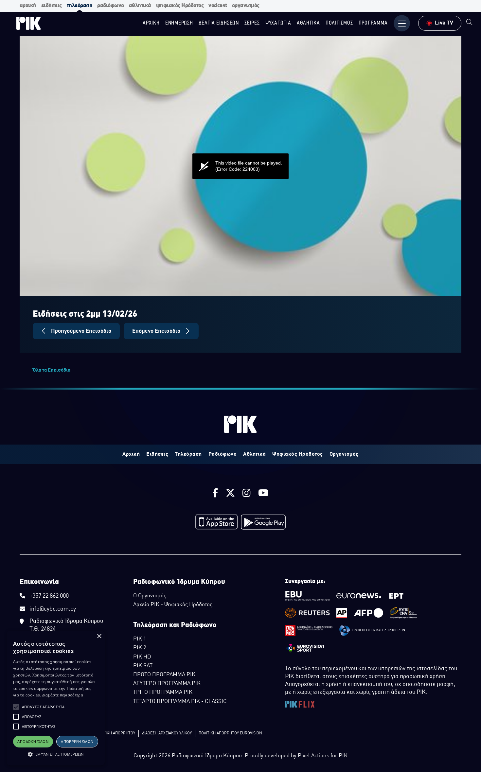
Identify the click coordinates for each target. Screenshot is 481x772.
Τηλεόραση (188, 454)
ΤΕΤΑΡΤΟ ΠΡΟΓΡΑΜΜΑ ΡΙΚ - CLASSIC (180, 701)
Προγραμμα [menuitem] (373, 23)
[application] (240, 166)
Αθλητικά (254, 454)
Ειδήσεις (157, 454)
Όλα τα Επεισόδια (51, 370)
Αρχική (131, 454)
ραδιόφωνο (110, 5)
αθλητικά (140, 5)
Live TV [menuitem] (444, 23)
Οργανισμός (344, 454)
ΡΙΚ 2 (139, 648)
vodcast (217, 5)
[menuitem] (469, 23)
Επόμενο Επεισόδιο (157, 331)
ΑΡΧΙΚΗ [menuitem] (151, 23)
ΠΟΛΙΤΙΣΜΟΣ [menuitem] (339, 23)
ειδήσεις (51, 5)
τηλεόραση (80, 5)
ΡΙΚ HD (142, 657)
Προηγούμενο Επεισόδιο (80, 331)
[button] (16, 706)
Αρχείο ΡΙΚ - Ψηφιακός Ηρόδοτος (172, 604)
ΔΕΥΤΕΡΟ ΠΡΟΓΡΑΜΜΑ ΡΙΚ (167, 683)
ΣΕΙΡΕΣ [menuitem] (252, 23)
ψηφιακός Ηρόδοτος (180, 5)
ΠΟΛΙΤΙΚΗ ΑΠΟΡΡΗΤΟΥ (115, 733)
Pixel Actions (313, 756)
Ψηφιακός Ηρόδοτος (297, 454)
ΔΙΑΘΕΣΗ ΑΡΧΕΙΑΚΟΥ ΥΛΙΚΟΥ (167, 733)
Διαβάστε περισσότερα (62, 695)
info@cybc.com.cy (52, 609)
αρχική (28, 5)
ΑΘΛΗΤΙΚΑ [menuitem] (308, 23)
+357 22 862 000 (49, 596)
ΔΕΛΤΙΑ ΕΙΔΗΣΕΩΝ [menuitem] (219, 23)
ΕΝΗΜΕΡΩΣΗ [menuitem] (179, 23)
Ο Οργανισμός (149, 596)
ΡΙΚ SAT (142, 666)
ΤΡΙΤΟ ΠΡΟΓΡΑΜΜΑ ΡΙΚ (162, 692)
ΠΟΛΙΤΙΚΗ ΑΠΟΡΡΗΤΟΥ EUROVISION (230, 733)
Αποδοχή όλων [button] (32, 741)
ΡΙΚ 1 (139, 639)
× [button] (99, 636)
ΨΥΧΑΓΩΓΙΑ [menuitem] (278, 23)
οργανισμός (245, 5)
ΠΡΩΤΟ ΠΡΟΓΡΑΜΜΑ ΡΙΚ (164, 674)
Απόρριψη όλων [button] (77, 741)
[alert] (56, 698)
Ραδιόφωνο (222, 454)
